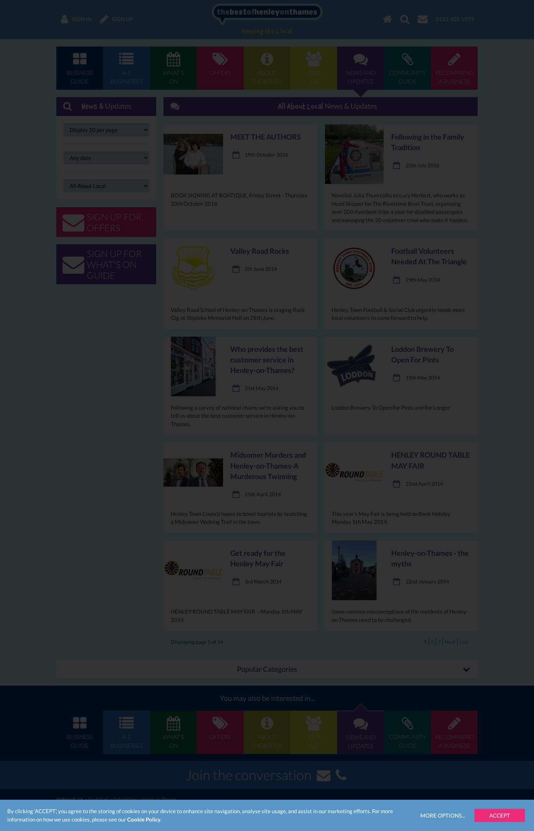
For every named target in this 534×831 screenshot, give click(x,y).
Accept (499, 815)
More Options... (442, 815)
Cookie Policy (144, 819)
